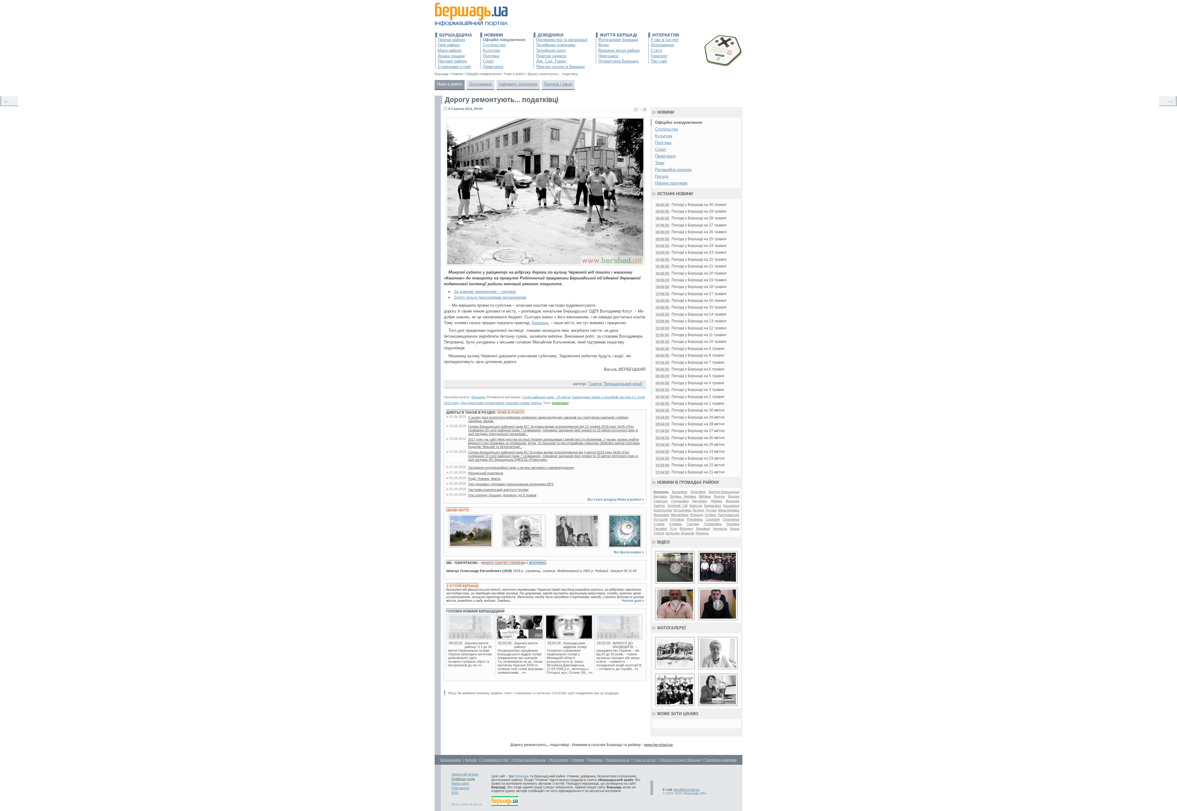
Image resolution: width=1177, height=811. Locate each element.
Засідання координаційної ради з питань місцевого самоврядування (521, 467)
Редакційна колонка (673, 169)
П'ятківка (677, 519)
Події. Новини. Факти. (484, 478)
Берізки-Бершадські (724, 492)
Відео (603, 45)
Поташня (660, 519)
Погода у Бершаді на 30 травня (699, 205)
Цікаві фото (457, 510)
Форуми (471, 760)
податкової (560, 403)
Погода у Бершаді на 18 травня (699, 287)
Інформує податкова (518, 84)
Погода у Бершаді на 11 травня (699, 335)
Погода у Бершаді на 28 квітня (698, 424)
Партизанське (728, 515)
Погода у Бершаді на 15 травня (699, 307)
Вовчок (719, 496)
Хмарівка (703, 528)
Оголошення (662, 45)
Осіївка (710, 515)
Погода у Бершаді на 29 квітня (698, 417)
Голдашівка (680, 501)
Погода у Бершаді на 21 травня (699, 266)
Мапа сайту (460, 783)
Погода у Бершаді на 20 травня (699, 273)
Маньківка (661, 515)
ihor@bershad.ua (686, 789)
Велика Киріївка (683, 496)
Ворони (733, 496)
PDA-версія (460, 788)
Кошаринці (731, 505)
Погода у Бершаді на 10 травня (699, 342)
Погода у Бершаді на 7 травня (698, 363)
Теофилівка (713, 524)
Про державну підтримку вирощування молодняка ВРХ (511, 484)
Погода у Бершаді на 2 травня (698, 397)
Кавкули (695, 505)
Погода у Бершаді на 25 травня (699, 239)
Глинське (660, 501)
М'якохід (696, 515)
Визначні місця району (619, 50)
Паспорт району (452, 61)
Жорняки (732, 501)
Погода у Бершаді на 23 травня (699, 253)
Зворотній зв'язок (464, 774)
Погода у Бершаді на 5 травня (698, 376)
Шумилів (687, 533)
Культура (491, 50)
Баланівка (679, 492)
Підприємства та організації (562, 39)
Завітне (659, 505)
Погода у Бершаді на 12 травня (699, 328)
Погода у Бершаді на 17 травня (699, 294)
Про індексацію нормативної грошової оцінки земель (501, 403)
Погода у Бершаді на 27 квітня (698, 431)
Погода (661, 176)
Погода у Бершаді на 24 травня (699, 246)
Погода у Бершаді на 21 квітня (698, 472)
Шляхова (672, 533)
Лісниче (698, 510)
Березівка (698, 492)
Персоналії (608, 56)
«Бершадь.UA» (694, 793)
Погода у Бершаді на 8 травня (698, 356)
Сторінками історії (454, 66)
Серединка (730, 519)
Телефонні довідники (555, 45)
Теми (659, 163)
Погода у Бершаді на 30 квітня (698, 410)
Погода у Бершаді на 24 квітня (698, 452)
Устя (673, 528)
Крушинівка (682, 510)
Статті (656, 50)
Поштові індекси (551, 56)
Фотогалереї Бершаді (618, 39)
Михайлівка (679, 515)
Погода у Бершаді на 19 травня (699, 280)
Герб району (449, 45)
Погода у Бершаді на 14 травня (699, 314)
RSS (454, 792)
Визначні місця (618, 760)
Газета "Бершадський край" (615, 383)
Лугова (711, 510)
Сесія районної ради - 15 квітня (546, 397)
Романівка (695, 519)
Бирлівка (660, 496)
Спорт (488, 61)
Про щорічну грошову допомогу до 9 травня (502, 495)
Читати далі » (633, 600)
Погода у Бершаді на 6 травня (698, 369)
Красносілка (662, 510)
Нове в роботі (449, 84)
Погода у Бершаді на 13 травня (699, 321)
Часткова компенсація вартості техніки (498, 489)
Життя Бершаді (618, 34)
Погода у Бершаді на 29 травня (699, 212)
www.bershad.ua (658, 745)
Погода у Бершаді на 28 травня (699, 218)
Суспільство (494, 45)
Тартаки (693, 524)
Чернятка (720, 528)
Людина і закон (558, 84)
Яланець (702, 533)
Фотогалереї (671, 628)
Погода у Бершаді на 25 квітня (698, 445)
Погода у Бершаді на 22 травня (699, 260)
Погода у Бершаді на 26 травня (699, 232)
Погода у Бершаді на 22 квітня (698, 465)
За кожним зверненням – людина (485, 291)
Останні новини (675, 193)
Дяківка (716, 501)
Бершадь (540, 322)
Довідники (550, 34)
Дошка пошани (451, 56)
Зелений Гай (677, 505)
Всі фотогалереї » (629, 552)
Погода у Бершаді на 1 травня (698, 404)
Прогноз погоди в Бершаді (560, 66)
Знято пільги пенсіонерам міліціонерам (490, 297)
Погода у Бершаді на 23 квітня (698, 458)
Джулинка (699, 501)
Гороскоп (659, 56)
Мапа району (450, 50)
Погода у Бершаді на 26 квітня (698, 438)
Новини (493, 34)
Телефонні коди (551, 50)
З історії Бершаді (462, 586)
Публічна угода (463, 779)
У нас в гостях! (665, 39)
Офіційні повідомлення (504, 39)
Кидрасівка (712, 505)
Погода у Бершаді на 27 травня (699, 225)
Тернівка (732, 524)
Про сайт (659, 61)
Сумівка (675, 524)
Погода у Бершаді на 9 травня (698, 349)
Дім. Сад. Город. (551, 61)
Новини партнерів (671, 183)
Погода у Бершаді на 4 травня (698, 383)
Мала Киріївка (728, 510)
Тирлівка (660, 528)
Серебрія (713, 519)
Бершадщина (455, 34)
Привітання (493, 66)
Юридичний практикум (485, 473)
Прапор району (451, 39)
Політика (491, 56)
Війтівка (705, 496)
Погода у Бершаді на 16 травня (699, 301)
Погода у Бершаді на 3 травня (698, 390)
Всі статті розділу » (616, 499)
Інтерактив (665, 34)
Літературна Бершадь (618, 61)
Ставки (659, 524)
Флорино (538, 563)
